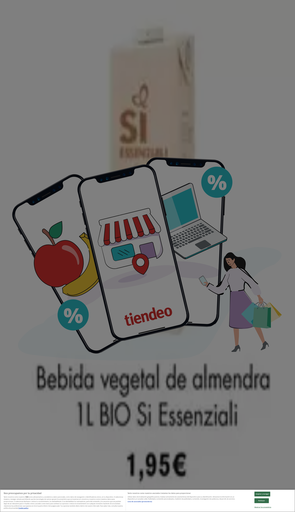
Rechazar (261, 501)
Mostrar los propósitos (262, 507)
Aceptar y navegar (262, 494)
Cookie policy (23, 508)
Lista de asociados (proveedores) (140, 501)
